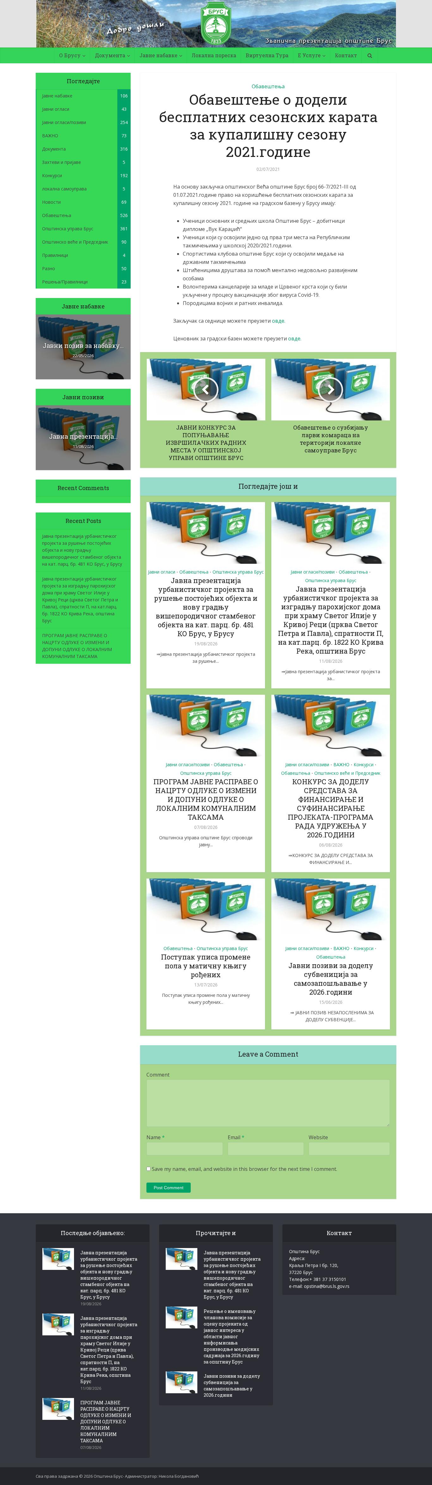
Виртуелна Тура (267, 55)
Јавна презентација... (83, 436)
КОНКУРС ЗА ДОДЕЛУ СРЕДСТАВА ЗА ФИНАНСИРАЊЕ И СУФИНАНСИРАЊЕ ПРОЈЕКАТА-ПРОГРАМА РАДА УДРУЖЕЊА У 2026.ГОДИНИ (330, 808)
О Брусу (70, 55)
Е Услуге (309, 55)
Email (236, 1137)
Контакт (346, 55)
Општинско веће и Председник (347, 773)
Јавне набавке (158, 55)
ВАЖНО (341, 764)
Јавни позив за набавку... (83, 345)
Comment (158, 1074)
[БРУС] (216, 23)
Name (155, 1137)
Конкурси (363, 764)
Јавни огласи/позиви (313, 572)
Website (318, 1137)
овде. (278, 320)
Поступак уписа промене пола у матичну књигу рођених (205, 965)
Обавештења (268, 86)
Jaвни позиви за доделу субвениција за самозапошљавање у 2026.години (330, 979)
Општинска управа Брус (238, 572)
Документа (110, 55)
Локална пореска (214, 55)
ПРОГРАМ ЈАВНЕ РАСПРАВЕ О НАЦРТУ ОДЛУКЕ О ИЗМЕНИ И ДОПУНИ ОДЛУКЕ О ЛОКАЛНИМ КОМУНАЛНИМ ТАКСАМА (205, 799)
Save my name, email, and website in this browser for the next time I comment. (244, 1168)
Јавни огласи (161, 572)
